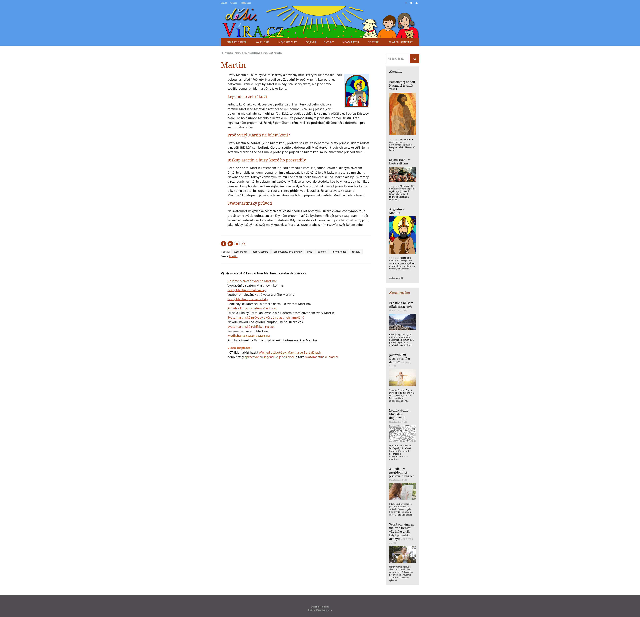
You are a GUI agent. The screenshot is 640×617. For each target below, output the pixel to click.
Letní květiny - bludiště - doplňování (399, 414)
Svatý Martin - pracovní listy (248, 299)
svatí (309, 251)
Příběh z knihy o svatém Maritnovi (252, 308)
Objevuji (230, 52)
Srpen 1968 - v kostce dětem (399, 161)
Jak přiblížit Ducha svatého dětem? (399, 358)
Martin (278, 52)
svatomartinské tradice (322, 357)
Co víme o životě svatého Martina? (252, 281)
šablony (322, 251)
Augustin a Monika (396, 211)
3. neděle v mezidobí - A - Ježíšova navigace (401, 472)
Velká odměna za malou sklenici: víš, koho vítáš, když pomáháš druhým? (401, 531)
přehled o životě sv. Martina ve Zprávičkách (290, 352)
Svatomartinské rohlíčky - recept (251, 327)
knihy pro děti (339, 251)
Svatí (271, 52)
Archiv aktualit (396, 277)
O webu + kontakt (319, 606)
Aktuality (395, 71)
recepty (356, 251)
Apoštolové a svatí (258, 52)
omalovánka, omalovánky (288, 251)
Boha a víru (241, 52)
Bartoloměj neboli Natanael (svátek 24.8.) (402, 85)
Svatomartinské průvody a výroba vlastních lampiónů (266, 317)
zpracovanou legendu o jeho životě (270, 357)
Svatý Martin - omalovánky (247, 290)
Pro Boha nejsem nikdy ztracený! (401, 305)
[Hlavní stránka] (222, 52)
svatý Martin (240, 251)
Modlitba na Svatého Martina (249, 336)
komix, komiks (260, 251)
